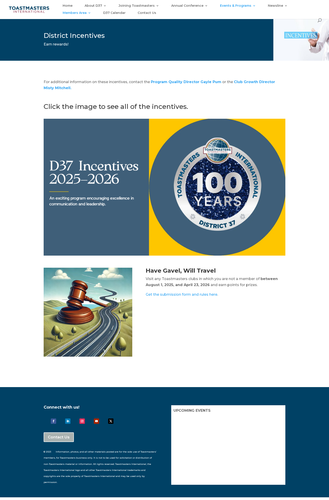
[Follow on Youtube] (96, 421)
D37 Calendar (114, 13)
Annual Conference (187, 6)
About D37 (93, 6)
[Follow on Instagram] (82, 421)
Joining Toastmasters (137, 6)
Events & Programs (235, 6)
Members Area (75, 13)
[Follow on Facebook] (53, 421)
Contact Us (147, 13)
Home (68, 6)
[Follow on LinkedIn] (67, 421)
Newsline (275, 6)
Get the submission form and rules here (181, 294)
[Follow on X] (110, 421)
